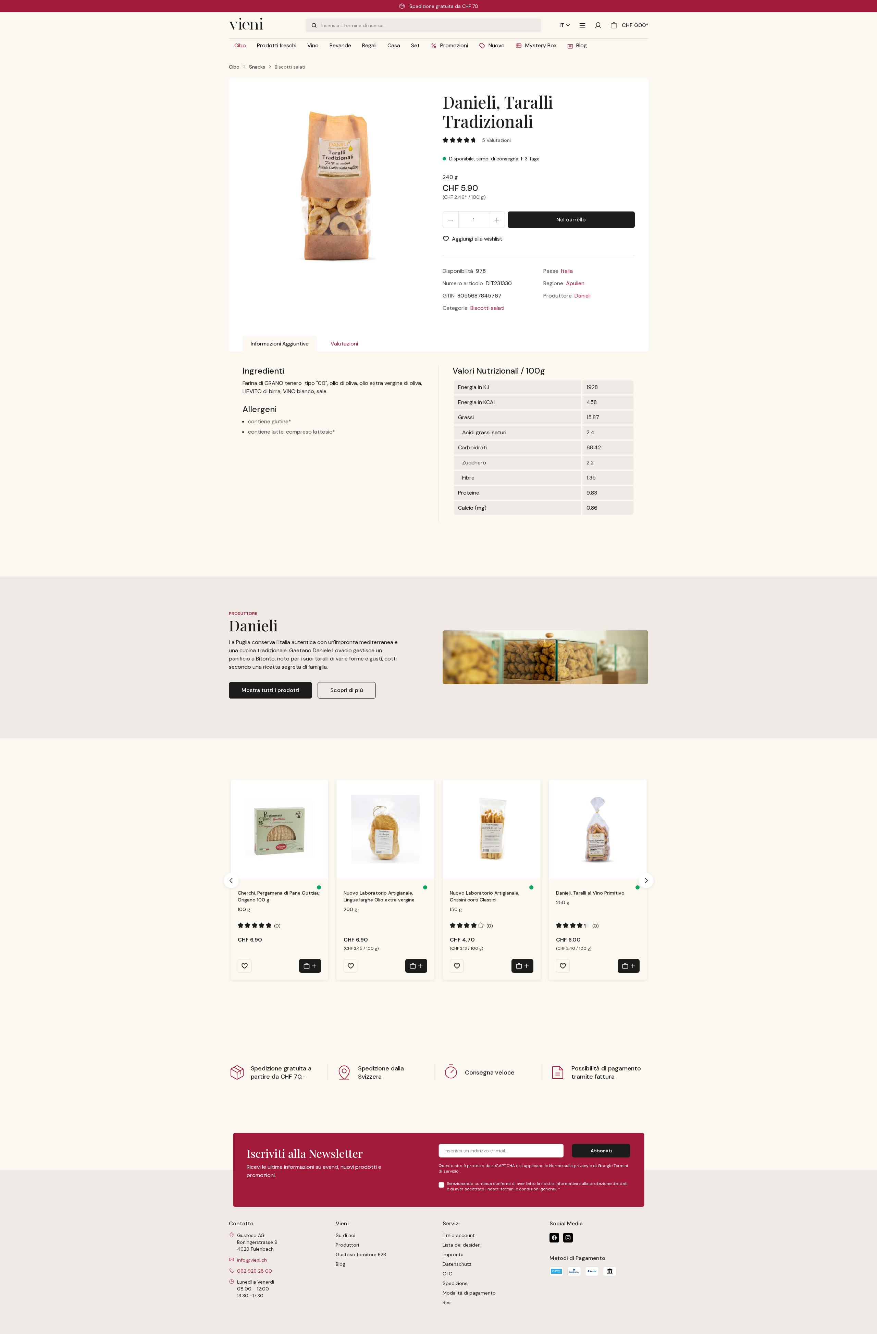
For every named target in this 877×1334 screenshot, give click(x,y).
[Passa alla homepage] (263, 25)
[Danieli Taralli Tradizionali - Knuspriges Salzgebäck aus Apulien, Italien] (338, 185)
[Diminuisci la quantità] (451, 219)
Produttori (347, 1245)
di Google (603, 1165)
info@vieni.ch (252, 1260)
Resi (447, 1302)
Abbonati (601, 1151)
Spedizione (455, 1283)
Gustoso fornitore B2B (361, 1254)
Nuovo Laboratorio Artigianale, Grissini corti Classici (484, 896)
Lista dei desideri (462, 1245)
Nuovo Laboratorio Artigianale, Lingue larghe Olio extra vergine (379, 896)
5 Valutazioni (496, 140)
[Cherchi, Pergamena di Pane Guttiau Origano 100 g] (279, 829)
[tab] (280, 344)
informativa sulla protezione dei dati (592, 1183)
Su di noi (345, 1235)
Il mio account (459, 1235)
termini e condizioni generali (528, 1189)
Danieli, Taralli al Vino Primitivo (590, 893)
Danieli (583, 295)
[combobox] (431, 25)
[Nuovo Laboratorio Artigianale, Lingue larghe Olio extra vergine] (385, 829)
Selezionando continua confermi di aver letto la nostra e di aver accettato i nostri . (537, 1186)
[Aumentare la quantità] (497, 219)
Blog (340, 1264)
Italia (567, 271)
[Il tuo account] (598, 25)
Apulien (575, 283)
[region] (338, 190)
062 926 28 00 (254, 1271)
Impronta (453, 1254)
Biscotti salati (487, 308)
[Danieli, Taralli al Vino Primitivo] (598, 829)
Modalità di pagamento (469, 1293)
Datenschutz (457, 1264)
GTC (447, 1274)
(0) (259, 926)
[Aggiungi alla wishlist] (244, 966)
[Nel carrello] (310, 966)
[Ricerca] (313, 25)
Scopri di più (346, 690)
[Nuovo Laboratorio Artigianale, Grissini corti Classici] (491, 829)
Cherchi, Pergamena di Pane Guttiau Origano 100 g (279, 896)
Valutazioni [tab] (344, 343)
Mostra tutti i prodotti (270, 690)
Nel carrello (571, 219)
